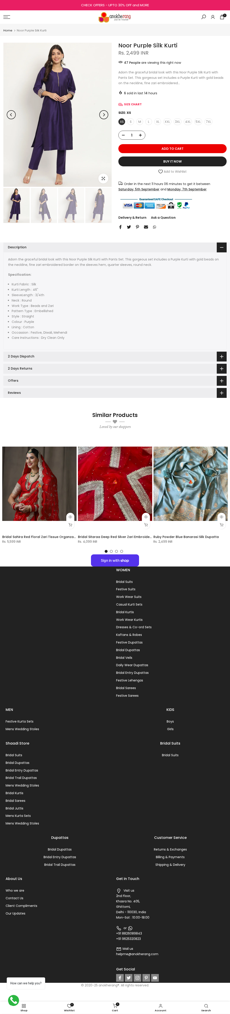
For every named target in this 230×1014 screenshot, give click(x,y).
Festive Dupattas (129, 642)
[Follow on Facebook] (120, 978)
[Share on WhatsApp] (155, 227)
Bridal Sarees (126, 688)
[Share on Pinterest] (137, 227)
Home (7, 30)
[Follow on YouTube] (155, 978)
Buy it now (172, 161)
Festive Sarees (127, 695)
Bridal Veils (124, 657)
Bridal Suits (124, 582)
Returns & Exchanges (170, 849)
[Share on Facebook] (120, 227)
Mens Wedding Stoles (22, 729)
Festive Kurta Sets (19, 721)
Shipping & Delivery (170, 864)
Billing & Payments (170, 857)
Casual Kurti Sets (129, 604)
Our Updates (15, 913)
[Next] (103, 114)
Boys (170, 721)
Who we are (15, 890)
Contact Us (14, 898)
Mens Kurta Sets (18, 815)
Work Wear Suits (129, 597)
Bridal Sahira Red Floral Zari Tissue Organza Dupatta (45, 537)
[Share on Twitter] (129, 227)
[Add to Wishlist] (71, 441)
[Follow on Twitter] (129, 978)
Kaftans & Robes (129, 635)
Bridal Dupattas (128, 650)
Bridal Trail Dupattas (21, 778)
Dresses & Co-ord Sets (134, 627)
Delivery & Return (132, 217)
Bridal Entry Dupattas (132, 672)
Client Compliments (21, 906)
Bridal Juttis (14, 808)
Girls (170, 729)
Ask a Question (163, 217)
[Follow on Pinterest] (146, 978)
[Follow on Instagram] (137, 978)
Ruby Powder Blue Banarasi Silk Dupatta (186, 537)
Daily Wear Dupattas (132, 665)
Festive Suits (125, 589)
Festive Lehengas (129, 680)
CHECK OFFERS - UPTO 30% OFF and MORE (115, 5)
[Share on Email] (146, 227)
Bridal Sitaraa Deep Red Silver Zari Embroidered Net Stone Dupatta (132, 537)
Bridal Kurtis (125, 612)
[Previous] (11, 114)
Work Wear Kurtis (129, 619)
